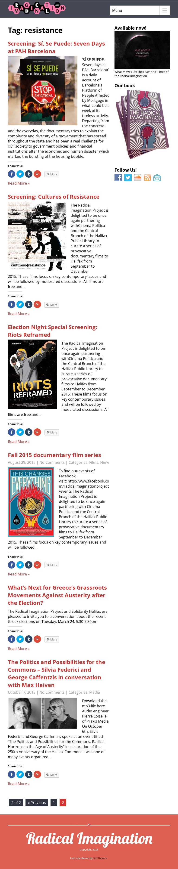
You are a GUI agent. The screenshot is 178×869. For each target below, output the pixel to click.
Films (93, 462)
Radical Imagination (89, 838)
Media (94, 692)
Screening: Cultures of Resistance (53, 196)
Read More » (19, 183)
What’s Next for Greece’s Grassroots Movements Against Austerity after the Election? (57, 595)
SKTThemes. (100, 858)
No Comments (52, 462)
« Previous (37, 802)
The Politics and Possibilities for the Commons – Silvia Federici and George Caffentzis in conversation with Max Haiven (56, 673)
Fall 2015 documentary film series (54, 455)
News (105, 462)
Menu (117, 10)
